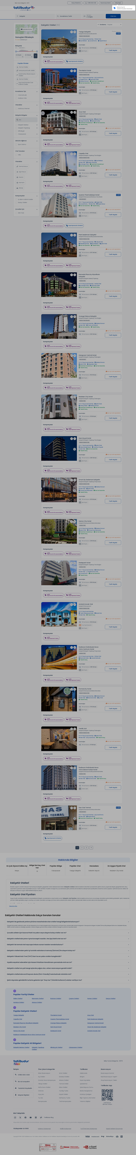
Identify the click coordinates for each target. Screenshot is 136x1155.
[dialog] (123, 8)
